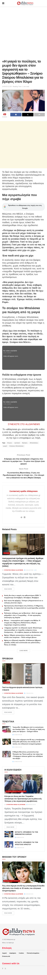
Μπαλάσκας (34, 443)
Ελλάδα (6, 553)
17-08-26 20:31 (29, 693)
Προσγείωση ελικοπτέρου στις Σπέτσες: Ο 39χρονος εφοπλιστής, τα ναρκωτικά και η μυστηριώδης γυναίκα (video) (24, 608)
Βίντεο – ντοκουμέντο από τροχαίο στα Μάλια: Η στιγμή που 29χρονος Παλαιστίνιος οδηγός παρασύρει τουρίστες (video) (22, 623)
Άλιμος (9, 443)
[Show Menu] (3, 3)
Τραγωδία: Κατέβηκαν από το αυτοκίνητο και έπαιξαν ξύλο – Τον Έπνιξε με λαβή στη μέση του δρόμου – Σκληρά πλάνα (29, 729)
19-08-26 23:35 (31, 804)
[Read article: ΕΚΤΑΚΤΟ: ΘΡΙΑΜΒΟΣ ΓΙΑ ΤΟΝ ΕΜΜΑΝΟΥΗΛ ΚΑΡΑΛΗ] (8, 834)
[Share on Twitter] (27, 114)
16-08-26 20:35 (20, 847)
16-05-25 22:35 (7, 86)
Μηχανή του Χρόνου (11, 880)
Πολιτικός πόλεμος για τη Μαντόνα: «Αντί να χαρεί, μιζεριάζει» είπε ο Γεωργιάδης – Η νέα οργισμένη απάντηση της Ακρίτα (23, 615)
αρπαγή (17, 443)
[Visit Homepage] (25, 3)
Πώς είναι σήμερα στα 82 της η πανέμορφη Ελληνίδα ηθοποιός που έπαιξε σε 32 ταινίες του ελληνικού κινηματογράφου (29, 742)
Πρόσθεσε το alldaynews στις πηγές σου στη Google (25, 206)
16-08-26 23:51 (20, 837)
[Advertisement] (23, 32)
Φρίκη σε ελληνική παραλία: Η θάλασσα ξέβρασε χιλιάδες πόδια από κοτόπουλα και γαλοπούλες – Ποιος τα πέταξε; (22, 642)
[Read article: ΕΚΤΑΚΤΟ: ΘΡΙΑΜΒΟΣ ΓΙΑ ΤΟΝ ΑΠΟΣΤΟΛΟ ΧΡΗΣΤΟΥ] (8, 844)
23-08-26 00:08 (29, 570)
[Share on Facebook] (16, 114)
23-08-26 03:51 (29, 894)
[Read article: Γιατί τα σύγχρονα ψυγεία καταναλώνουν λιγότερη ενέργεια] (23, 674)
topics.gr (11, 942)
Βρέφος (24, 443)
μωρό (5, 446)
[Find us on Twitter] (5, 968)
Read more (9, 589)
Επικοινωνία (6, 956)
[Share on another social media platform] (39, 114)
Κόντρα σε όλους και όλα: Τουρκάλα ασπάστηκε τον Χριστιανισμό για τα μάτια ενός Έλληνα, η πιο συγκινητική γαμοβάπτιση (23, 798)
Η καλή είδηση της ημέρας (16, 791)
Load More (23, 650)
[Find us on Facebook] (2, 968)
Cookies (21, 953)
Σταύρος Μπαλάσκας (17, 446)
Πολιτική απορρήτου (33, 953)
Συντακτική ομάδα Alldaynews (24, 491)
